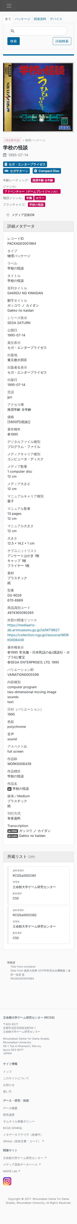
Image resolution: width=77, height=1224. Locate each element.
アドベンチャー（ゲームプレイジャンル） (32, 191)
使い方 (7, 1091)
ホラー (40, 198)
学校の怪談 (36, 204)
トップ (7, 1071)
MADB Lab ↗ (12, 1171)
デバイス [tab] (56, 19)
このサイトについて (16, 1078)
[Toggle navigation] (9, 6)
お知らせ (9, 1084)
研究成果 (9, 1114)
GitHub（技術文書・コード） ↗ (23, 1141)
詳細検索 (62, 41)
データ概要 (10, 1108)
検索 (13, 41)
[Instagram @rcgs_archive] (7, 1181)
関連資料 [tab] (40, 19)
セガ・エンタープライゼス (27, 164)
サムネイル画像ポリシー (19, 1121)
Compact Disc (49, 171)
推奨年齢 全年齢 (42, 180)
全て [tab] (8, 19)
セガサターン (18, 171)
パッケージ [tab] (22, 19)
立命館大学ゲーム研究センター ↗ (25, 1158)
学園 (29, 198)
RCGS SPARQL (13, 1128)
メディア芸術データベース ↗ (22, 1164)
